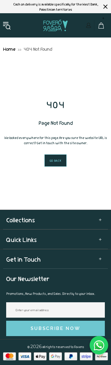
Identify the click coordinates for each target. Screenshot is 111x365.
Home (9, 49)
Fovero (55, 25)
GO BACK (56, 160)
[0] (99, 25)
